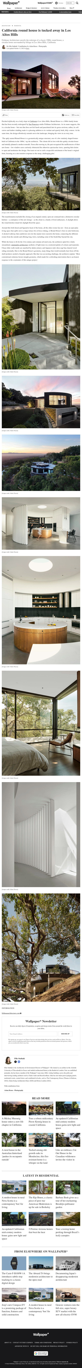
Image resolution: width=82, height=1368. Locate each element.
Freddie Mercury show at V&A (23, 12)
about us (7, 1342)
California (33, 121)
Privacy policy (58, 1342)
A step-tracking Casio (65, 12)
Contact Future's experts (23, 1342)
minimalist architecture (19, 245)
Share (6, 115)
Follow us (66, 115)
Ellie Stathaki (13, 46)
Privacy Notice (61, 1039)
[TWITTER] (16, 1061)
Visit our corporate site (62, 1362)
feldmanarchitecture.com (11, 1013)
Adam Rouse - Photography (38, 46)
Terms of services (30, 1039)
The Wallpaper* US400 (45, 12)
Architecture (18, 8)
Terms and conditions (43, 1342)
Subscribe (69, 3)
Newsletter (76, 115)
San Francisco (34, 124)
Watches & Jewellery (59, 8)
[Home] (9, 8)
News (27, 48)
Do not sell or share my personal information (48, 1346)
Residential (17, 25)
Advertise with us (22, 1346)
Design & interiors (31, 8)
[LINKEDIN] (19, 1061)
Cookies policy (72, 1342)
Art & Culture (45, 8)
